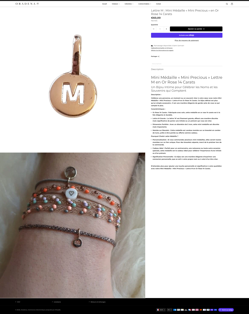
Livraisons (57, 302)
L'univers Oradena (144, 4)
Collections (128, 4)
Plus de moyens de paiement (187, 40)
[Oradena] (27, 4)
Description (156, 64)
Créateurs (115, 4)
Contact (158, 4)
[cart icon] (232, 4)
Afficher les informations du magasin (162, 50)
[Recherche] (227, 4)
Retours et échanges (98, 302)
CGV (18, 302)
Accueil (104, 4)
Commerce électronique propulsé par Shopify (44, 310)
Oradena (24, 310)
